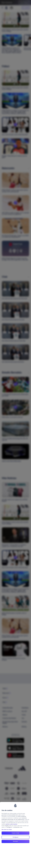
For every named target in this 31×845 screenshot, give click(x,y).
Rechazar (15, 841)
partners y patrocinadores (11, 824)
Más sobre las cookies (7, 829)
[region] (15, 823)
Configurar (15, 837)
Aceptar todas (15, 833)
